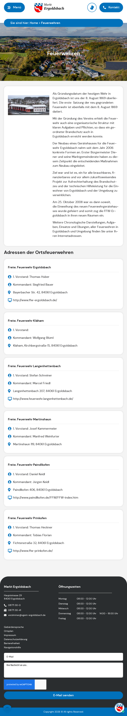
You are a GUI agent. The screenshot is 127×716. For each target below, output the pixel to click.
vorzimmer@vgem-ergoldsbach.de (26, 615)
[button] (7, 708)
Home (34, 23)
